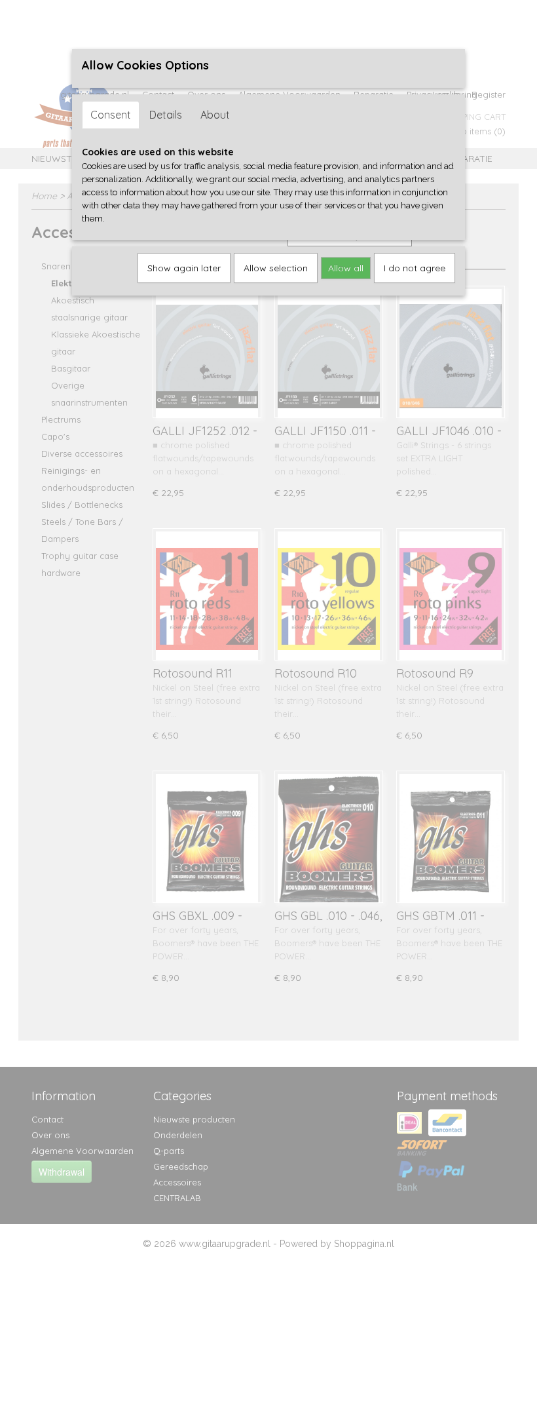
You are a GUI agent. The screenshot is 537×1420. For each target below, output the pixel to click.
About (215, 114)
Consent (110, 114)
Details (165, 114)
